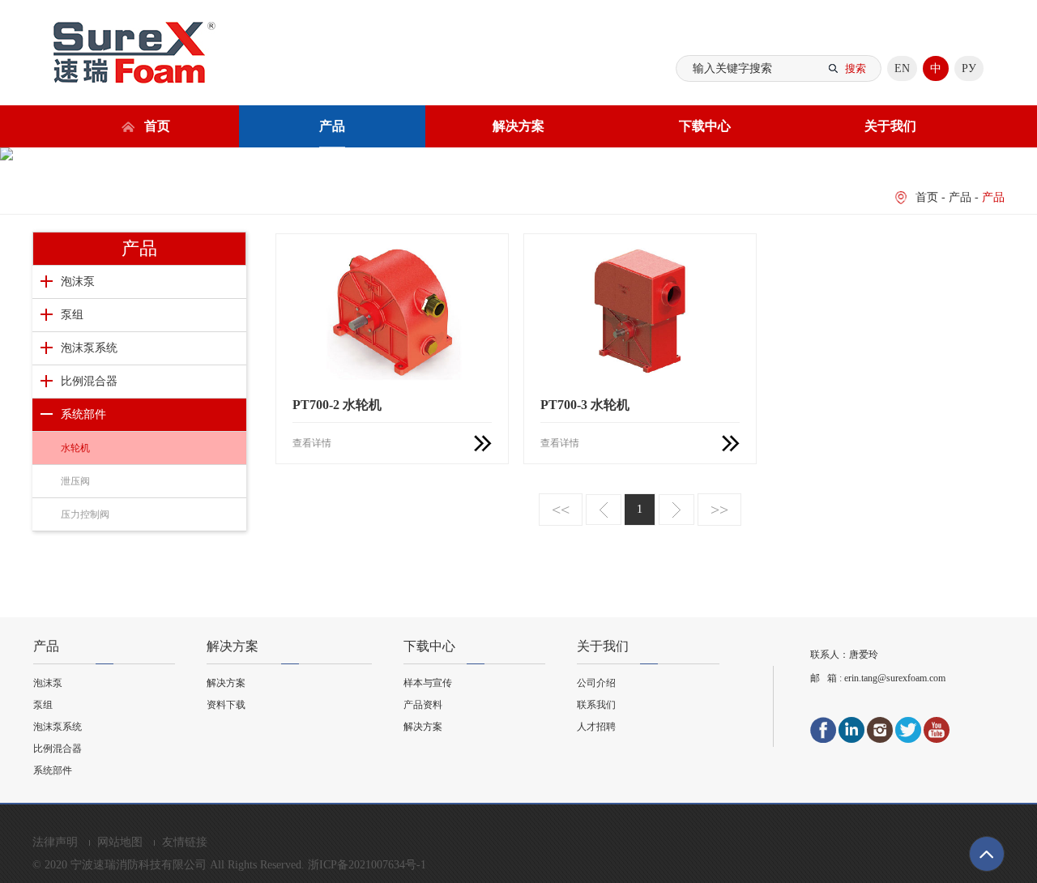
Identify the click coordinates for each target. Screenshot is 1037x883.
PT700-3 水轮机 (584, 405)
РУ (969, 68)
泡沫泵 (78, 281)
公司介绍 (596, 683)
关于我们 (890, 126)
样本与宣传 (427, 683)
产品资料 (422, 704)
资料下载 (226, 704)
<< (561, 509)
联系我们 (596, 704)
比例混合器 (89, 381)
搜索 (855, 68)
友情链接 (184, 842)
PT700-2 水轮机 (337, 405)
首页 (157, 126)
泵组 (72, 315)
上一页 (603, 509)
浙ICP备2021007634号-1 (367, 865)
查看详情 (311, 443)
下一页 (676, 509)
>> (719, 509)
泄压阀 (75, 481)
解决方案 (518, 126)
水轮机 (75, 448)
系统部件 (83, 414)
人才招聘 (596, 726)
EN (902, 68)
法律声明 (56, 842)
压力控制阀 (85, 514)
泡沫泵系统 (89, 348)
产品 (332, 126)
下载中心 (705, 126)
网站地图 (121, 842)
